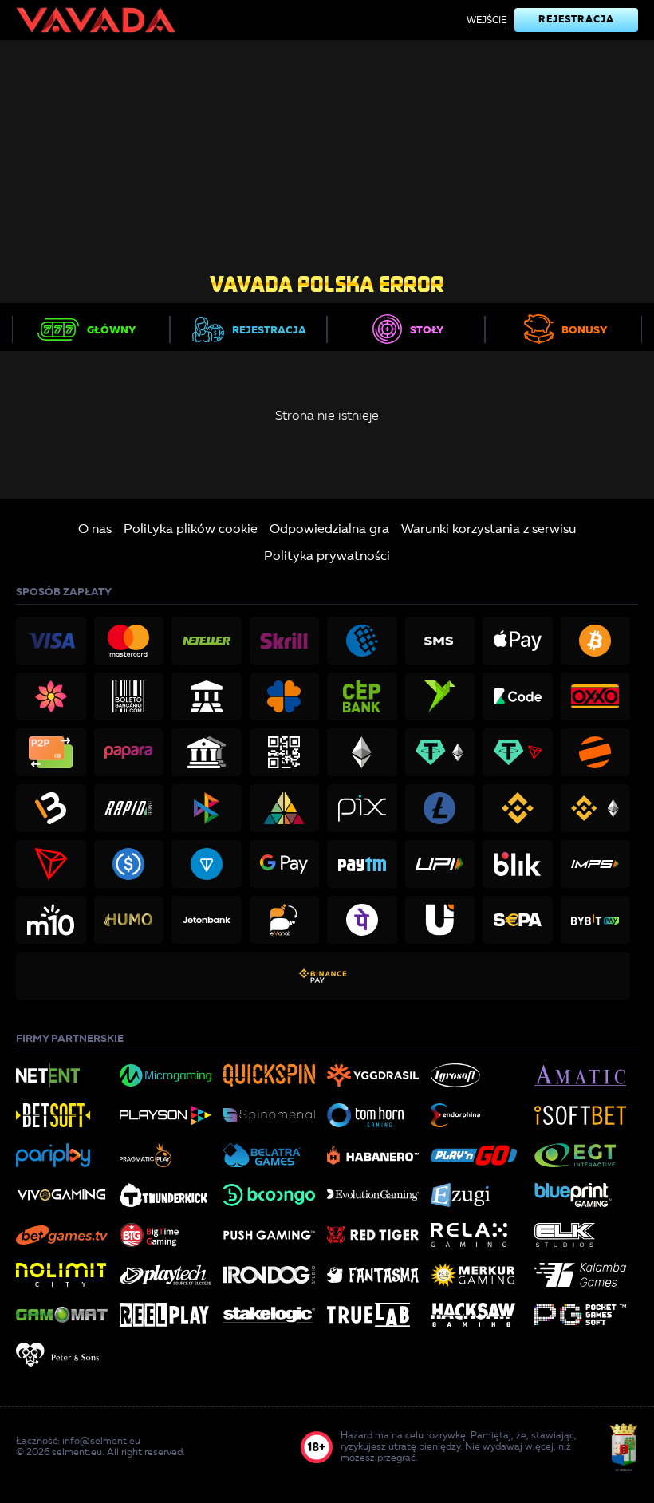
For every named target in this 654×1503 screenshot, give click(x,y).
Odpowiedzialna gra (329, 529)
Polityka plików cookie (191, 529)
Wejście (486, 21)
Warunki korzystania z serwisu (488, 529)
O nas (95, 529)
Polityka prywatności (327, 556)
